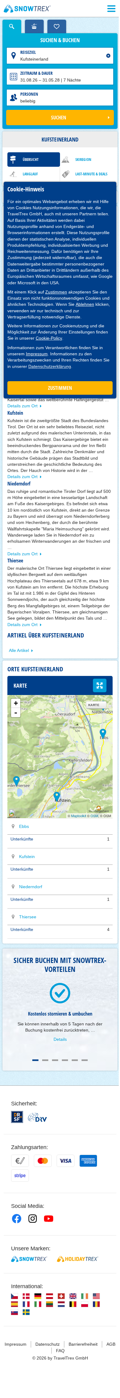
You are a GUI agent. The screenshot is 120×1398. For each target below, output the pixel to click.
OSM (94, 815)
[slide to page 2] (45, 1060)
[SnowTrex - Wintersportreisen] (29, 1259)
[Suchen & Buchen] (11, 26)
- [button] (16, 712)
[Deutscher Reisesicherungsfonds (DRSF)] (17, 1117)
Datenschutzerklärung (49, 366)
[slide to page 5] (75, 1060)
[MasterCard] (43, 1161)
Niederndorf (30, 886)
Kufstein (27, 856)
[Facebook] (16, 1218)
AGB (110, 1344)
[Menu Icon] (111, 9)
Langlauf (30, 174)
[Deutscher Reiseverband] (37, 1117)
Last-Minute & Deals (91, 174)
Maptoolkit (78, 815)
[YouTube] (48, 1218)
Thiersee (27, 916)
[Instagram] (32, 1218)
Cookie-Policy (49, 338)
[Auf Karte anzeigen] (13, 826)
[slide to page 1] (35, 1060)
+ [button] (16, 703)
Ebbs (24, 826)
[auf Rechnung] (20, 1161)
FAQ (60, 1350)
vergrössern (99, 685)
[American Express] (88, 1161)
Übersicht (30, 159)
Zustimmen (56, 292)
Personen (29, 94)
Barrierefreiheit (83, 1344)
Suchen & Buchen (60, 40)
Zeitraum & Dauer (36, 73)
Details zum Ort (22, 405)
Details (60, 1039)
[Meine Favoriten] (56, 26)
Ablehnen (85, 304)
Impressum (37, 353)
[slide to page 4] (65, 1060)
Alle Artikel (19, 650)
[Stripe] (20, 1175)
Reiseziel (28, 52)
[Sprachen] (14, 1296)
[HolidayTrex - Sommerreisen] (77, 1259)
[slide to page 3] (55, 1060)
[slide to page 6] (85, 1060)
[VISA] (65, 1161)
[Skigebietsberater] (34, 26)
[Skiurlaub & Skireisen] (27, 9)
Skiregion (83, 159)
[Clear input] (108, 55)
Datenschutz (47, 1344)
